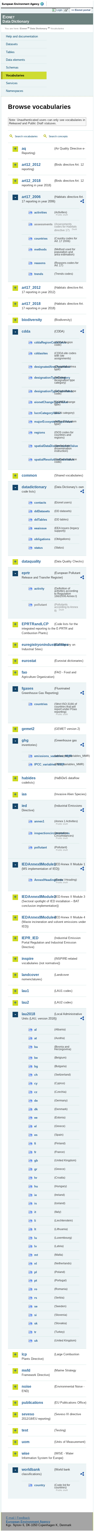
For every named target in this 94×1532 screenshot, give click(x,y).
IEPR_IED (30, 938)
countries (40, 238)
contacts (40, 502)
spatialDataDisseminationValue (43, 446)
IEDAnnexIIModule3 (37, 897)
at (35, 1038)
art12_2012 (31, 165)
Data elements (15, 59)
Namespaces (14, 91)
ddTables (40, 519)
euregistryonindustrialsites (37, 645)
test (25, 1430)
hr (35, 1177)
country (39, 1485)
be (36, 1057)
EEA (24, 4)
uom (25, 1442)
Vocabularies (15, 75)
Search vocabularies (26, 136)
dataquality (31, 561)
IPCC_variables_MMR (43, 764)
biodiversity (32, 320)
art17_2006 (31, 197)
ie (35, 1195)
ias (24, 794)
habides (29, 778)
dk (36, 1109)
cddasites (41, 353)
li (35, 1220)
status (38, 547)
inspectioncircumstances (43, 833)
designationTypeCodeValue (43, 391)
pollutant (40, 847)
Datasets (12, 44)
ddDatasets (42, 511)
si (35, 1315)
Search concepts (58, 136)
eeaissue (40, 528)
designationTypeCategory (43, 377)
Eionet (23, 28)
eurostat (29, 661)
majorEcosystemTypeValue (43, 421)
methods (40, 249)
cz (35, 1092)
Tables (10, 52)
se (35, 1306)
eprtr (26, 573)
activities (40, 212)
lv (35, 1246)
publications (32, 1403)
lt (35, 1229)
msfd (26, 1370)
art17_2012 (31, 287)
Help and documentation (22, 36)
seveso (28, 1414)
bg (36, 1066)
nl (35, 1263)
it (35, 1212)
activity (39, 588)
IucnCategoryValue (43, 413)
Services (12, 83)
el (35, 1126)
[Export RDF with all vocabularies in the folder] (82, 201)
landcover (30, 975)
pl (35, 1272)
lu (35, 1238)
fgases (27, 688)
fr (35, 1152)
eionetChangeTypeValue (43, 402)
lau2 (25, 1002)
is (35, 1203)
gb (36, 1160)
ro (35, 1289)
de (36, 1100)
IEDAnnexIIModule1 (37, 864)
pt (35, 1280)
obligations (42, 539)
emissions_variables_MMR (43, 756)
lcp (24, 1354)
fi (35, 1143)
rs (35, 1297)
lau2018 (28, 1014)
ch (36, 1074)
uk (36, 1340)
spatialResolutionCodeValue (43, 459)
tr (35, 1332)
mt (36, 1255)
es (35, 1135)
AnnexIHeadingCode (43, 880)
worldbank (31, 1469)
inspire (28, 959)
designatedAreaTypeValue (43, 366)
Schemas (12, 67)
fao (24, 672)
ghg (25, 740)
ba (36, 1047)
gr (35, 1169)
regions (39, 432)
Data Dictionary (38, 28)
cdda (26, 331)
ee (35, 1117)
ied (24, 806)
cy (35, 1083)
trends (38, 274)
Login (59, 10)
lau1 (25, 991)
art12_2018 (31, 181)
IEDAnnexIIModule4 (37, 917)
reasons (39, 263)
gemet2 (28, 729)
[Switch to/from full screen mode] (67, 10)
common (29, 475)
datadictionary (34, 487)
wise (25, 1453)
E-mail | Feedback (18, 1518)
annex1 (39, 821)
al (35, 1029)
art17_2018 (31, 304)
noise (26, 1386)
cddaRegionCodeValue (43, 342)
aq (24, 148)
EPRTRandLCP (35, 624)
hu (36, 1186)
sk (35, 1323)
